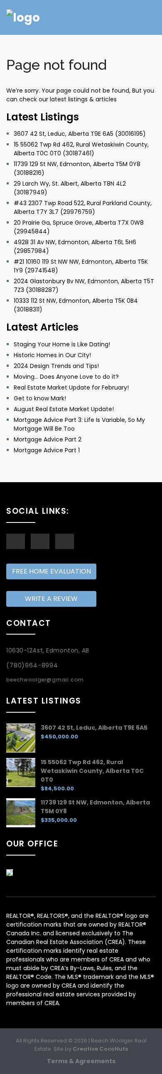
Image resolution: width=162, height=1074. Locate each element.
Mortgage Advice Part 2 (47, 439)
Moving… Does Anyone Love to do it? (66, 377)
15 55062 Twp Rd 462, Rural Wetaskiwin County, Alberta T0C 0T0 (92, 771)
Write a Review (51, 598)
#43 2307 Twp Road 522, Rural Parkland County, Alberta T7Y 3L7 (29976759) (83, 207)
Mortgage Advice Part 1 (47, 450)
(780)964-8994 (32, 665)
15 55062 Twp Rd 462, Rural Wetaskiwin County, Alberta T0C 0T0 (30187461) (81, 148)
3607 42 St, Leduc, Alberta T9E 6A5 (94, 727)
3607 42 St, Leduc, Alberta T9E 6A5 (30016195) (80, 134)
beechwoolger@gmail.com (44, 679)
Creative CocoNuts (100, 1049)
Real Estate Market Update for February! (71, 387)
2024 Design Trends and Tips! (56, 366)
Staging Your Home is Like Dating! (62, 344)
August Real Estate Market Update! (64, 409)
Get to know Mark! (40, 398)
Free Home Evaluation (51, 571)
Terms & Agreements (81, 1061)
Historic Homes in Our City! (52, 355)
